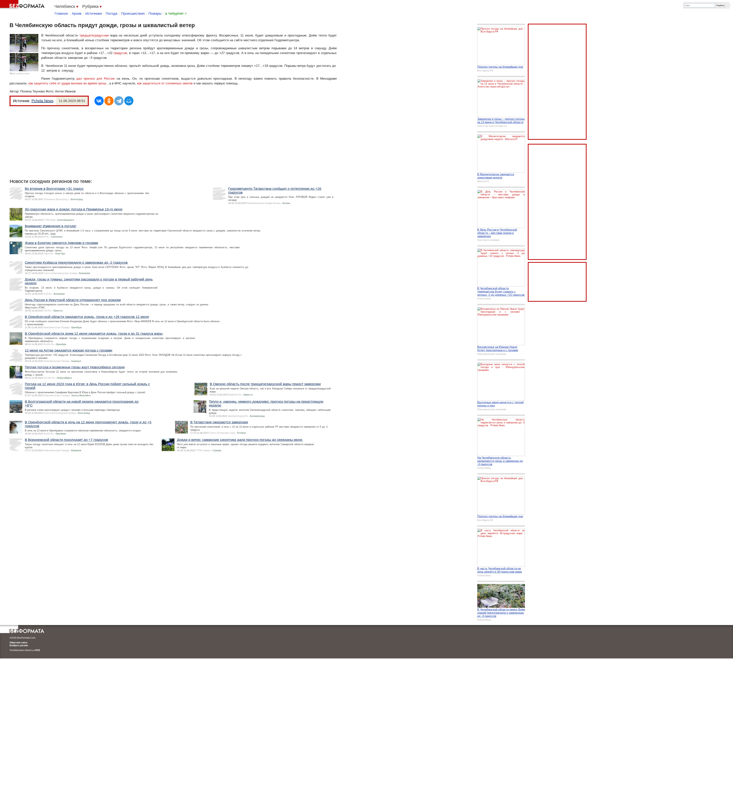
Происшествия (133, 13)
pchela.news (23, 73)
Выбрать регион (19, 645)
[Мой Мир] (128, 100)
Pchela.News (42, 101)
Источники (93, 13)
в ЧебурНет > (176, 13)
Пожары (155, 13)
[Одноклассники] (109, 100)
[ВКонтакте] (99, 100)
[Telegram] (119, 100)
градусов (120, 53)
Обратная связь (18, 642)
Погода (111, 13)
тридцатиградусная (94, 35)
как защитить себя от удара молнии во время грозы (67, 83)
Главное (61, 13)
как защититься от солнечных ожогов (165, 83)
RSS (37, 650)
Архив (77, 13)
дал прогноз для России (95, 78)
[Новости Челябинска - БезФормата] (23, 5)
